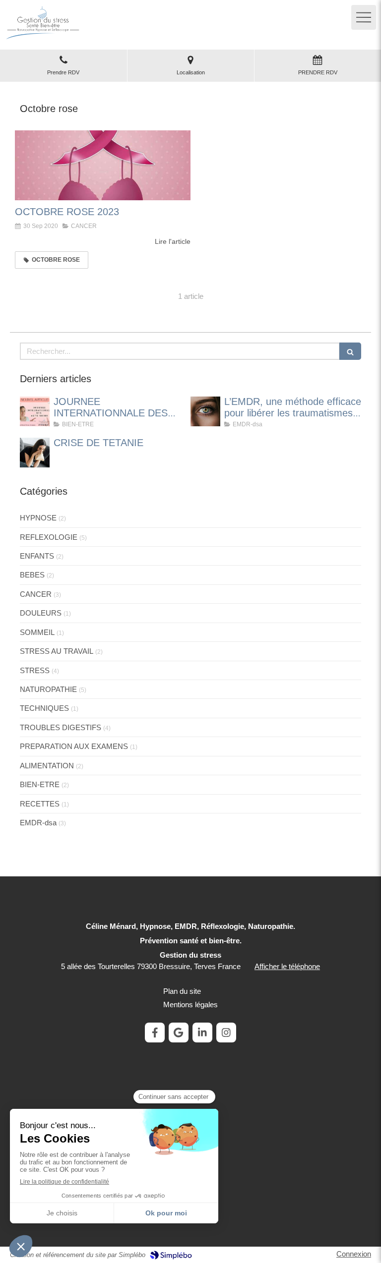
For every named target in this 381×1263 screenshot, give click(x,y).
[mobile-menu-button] (363, 17)
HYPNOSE (38, 518)
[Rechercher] (350, 351)
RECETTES (40, 804)
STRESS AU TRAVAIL (56, 651)
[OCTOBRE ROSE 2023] (102, 165)
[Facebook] (155, 1032)
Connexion (353, 1254)
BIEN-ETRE (40, 784)
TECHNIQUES (44, 708)
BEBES (32, 575)
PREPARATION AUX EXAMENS (74, 746)
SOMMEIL (37, 632)
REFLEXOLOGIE (48, 537)
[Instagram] (226, 1032)
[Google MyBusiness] (179, 1032)
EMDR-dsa (38, 822)
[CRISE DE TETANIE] (35, 452)
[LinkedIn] (202, 1032)
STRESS (35, 670)
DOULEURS (41, 613)
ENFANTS (37, 556)
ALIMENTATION (47, 765)
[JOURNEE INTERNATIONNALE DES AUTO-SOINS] (35, 411)
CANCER (36, 594)
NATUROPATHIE (48, 689)
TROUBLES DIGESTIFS (60, 727)
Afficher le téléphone (287, 966)
